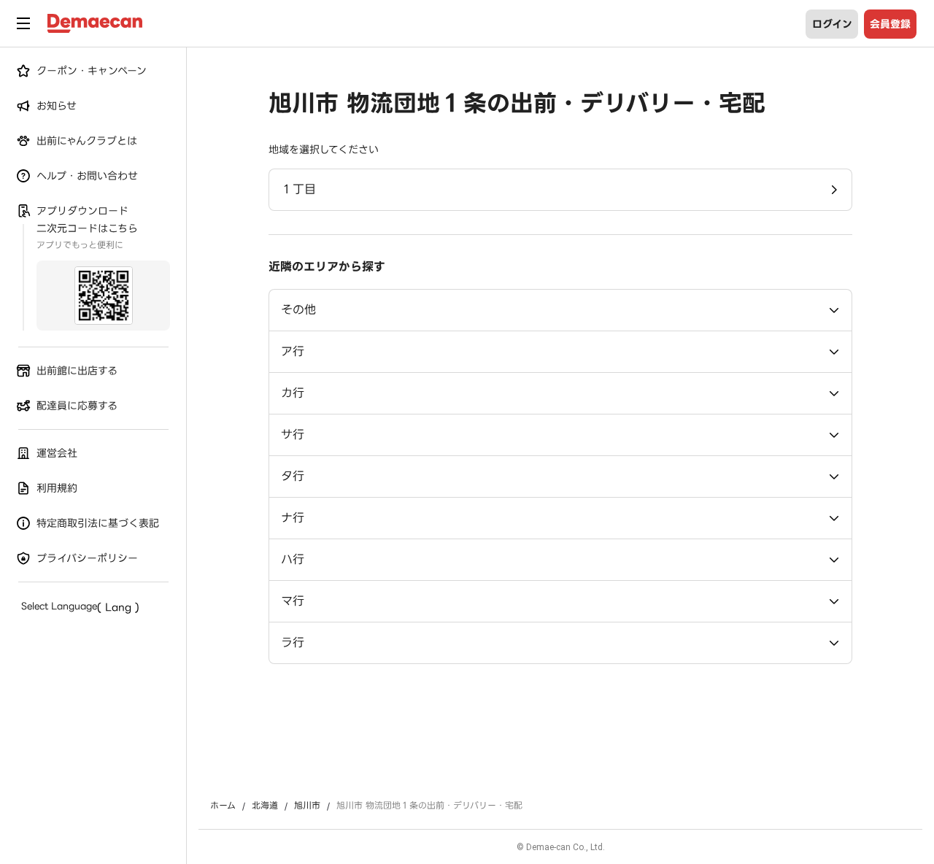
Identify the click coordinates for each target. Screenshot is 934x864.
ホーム (223, 805)
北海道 (265, 805)
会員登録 (890, 24)
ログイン (832, 24)
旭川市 (307, 805)
